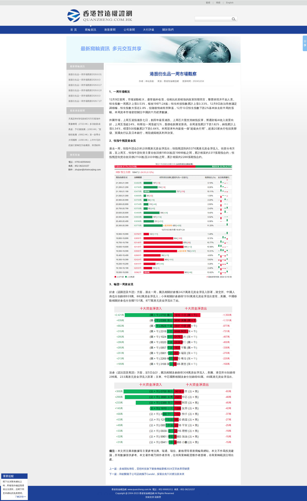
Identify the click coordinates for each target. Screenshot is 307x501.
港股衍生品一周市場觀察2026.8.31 (85, 74)
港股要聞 (110, 29)
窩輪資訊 (90, 29)
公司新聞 (129, 29)
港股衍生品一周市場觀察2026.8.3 (84, 80)
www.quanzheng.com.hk (139, 489)
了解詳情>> (20, 496)
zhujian (78, 169)
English (229, 2)
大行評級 (148, 29)
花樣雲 (158, 497)
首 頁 (73, 29)
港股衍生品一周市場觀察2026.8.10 (85, 90)
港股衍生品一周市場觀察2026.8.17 (85, 85)
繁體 (208, 2)
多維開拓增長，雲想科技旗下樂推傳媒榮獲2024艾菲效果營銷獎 (154, 468)
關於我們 (168, 29)
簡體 (218, 2)
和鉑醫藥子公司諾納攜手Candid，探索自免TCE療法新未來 (151, 474)
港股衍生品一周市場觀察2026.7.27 (85, 101)
